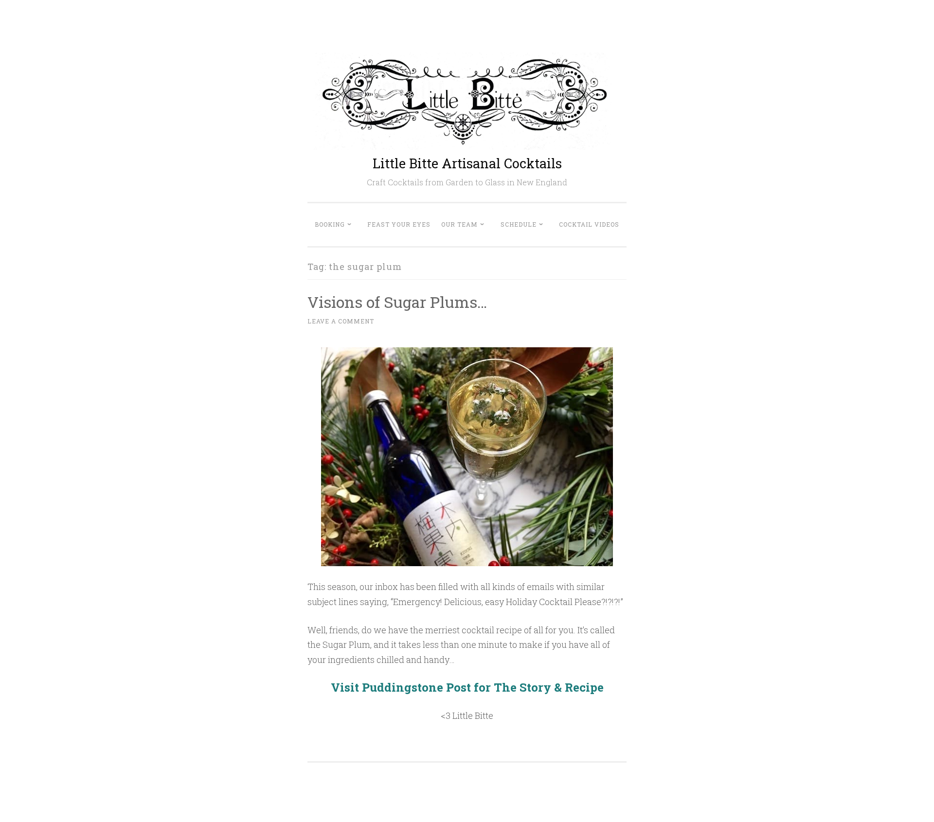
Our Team (459, 224)
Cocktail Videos (589, 224)
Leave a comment (340, 321)
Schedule (519, 224)
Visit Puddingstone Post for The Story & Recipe (467, 687)
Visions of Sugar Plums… (397, 301)
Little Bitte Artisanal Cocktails (467, 163)
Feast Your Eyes (399, 224)
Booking (330, 224)
